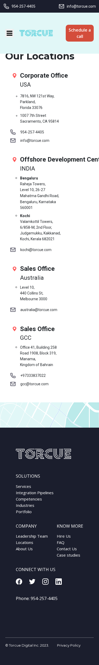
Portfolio (24, 511)
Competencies (29, 499)
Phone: (37, 598)
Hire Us (64, 536)
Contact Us (67, 548)
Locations (24, 542)
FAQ (60, 542)
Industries (25, 505)
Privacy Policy (69, 645)
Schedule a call (80, 33)
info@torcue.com (81, 6)
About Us (24, 548)
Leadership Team (32, 536)
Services (23, 486)
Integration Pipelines (35, 492)
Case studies (68, 555)
